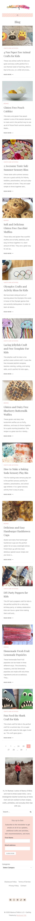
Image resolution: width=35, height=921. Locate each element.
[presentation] (17, 36)
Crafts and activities (11, 48)
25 (23, 746)
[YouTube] (24, 899)
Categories (6, 864)
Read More (8, 74)
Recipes (6, 103)
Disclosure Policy (10, 882)
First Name (9, 838)
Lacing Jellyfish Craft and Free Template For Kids (16, 348)
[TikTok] (21, 899)
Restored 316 (21, 915)
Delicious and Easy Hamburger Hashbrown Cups (17, 531)
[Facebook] (10, 899)
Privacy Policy (14, 886)
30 (21, 750)
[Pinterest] (17, 899)
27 (9, 750)
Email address (10, 845)
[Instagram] (14, 899)
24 (18, 746)
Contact (23, 886)
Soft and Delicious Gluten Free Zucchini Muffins (15, 228)
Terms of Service (24, 882)
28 (14, 750)
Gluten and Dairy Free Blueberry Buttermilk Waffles (16, 410)
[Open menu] (17, 15)
